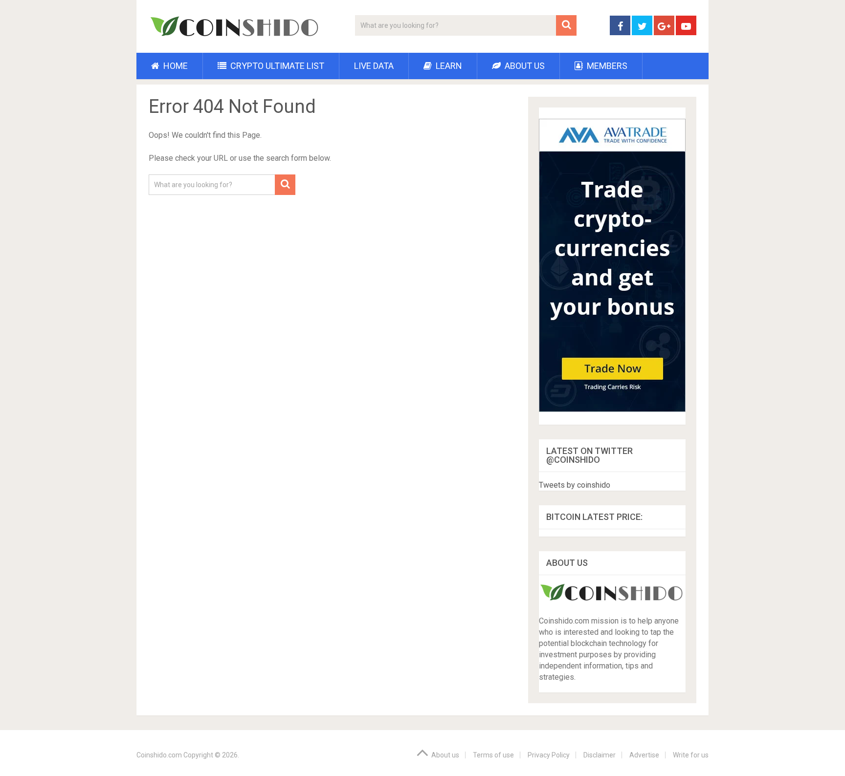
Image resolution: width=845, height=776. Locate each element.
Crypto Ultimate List (276, 66)
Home (174, 66)
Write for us (691, 755)
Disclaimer (599, 755)
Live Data (374, 66)
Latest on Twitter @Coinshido (589, 455)
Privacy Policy (549, 755)
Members (606, 66)
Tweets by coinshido (574, 485)
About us (524, 66)
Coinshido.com (159, 755)
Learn (448, 66)
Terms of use (493, 755)
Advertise (644, 755)
